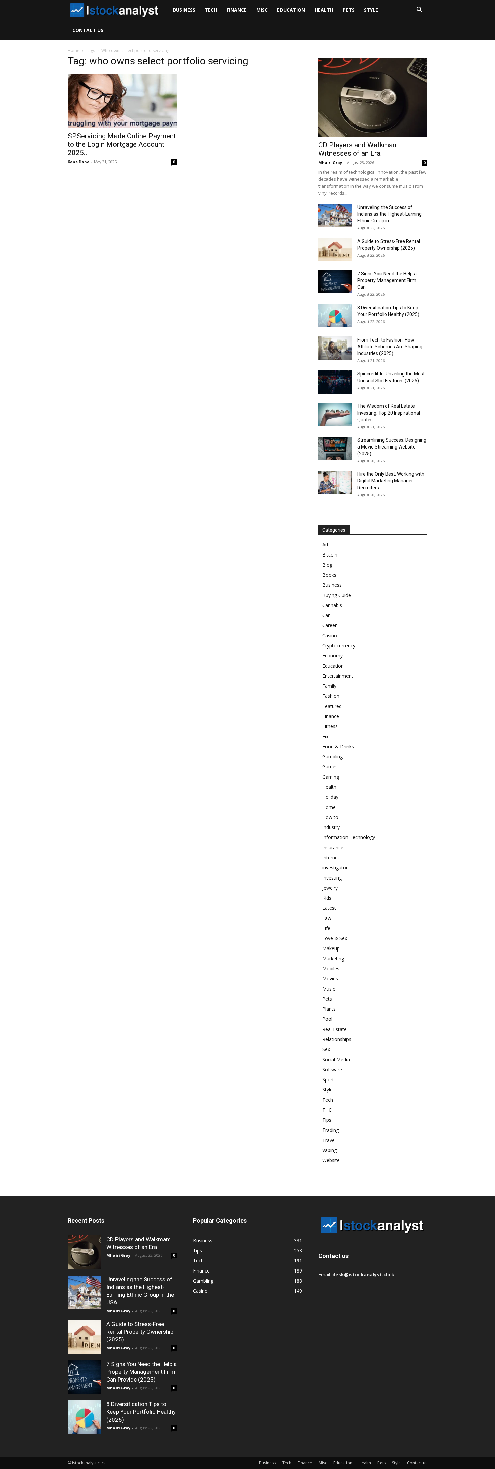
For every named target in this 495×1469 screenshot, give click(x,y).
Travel (329, 1140)
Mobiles (330, 968)
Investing (332, 877)
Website (331, 1160)
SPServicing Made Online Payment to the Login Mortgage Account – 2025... (122, 144)
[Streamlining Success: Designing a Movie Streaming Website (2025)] (335, 448)
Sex (326, 1049)
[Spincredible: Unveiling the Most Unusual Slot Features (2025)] (335, 382)
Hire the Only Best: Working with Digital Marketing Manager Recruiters (390, 480)
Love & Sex (334, 938)
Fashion (330, 696)
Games (330, 766)
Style (371, 10)
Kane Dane (78, 161)
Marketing (333, 958)
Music (328, 989)
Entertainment (337, 676)
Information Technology (348, 837)
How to (330, 817)
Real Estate (334, 1029)
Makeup (331, 948)
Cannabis (332, 605)
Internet (330, 857)
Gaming (330, 777)
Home (73, 50)
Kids (326, 898)
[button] (419, 10)
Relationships (336, 1039)
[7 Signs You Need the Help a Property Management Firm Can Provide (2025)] (335, 281)
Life (326, 928)
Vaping (329, 1150)
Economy (332, 655)
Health (324, 10)
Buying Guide (336, 595)
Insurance (332, 847)
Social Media (336, 1059)
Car (326, 615)
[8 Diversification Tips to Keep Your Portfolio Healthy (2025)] (335, 315)
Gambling (332, 756)
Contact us (87, 30)
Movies (330, 978)
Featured (332, 706)
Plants (329, 1009)
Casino (329, 635)
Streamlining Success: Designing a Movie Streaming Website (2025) (391, 446)
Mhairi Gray (330, 162)
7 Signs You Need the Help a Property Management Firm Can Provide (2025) (141, 1372)
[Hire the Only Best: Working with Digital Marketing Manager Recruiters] (335, 482)
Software (332, 1069)
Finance (237, 10)
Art (325, 544)
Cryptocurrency (338, 645)
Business (184, 10)
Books (329, 575)
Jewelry (330, 888)
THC (327, 1110)
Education (291, 10)
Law (326, 918)
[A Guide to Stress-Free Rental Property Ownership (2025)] (335, 249)
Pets (349, 10)
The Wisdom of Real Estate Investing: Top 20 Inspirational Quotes (388, 412)
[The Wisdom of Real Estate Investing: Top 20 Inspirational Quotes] (335, 414)
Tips (326, 1120)
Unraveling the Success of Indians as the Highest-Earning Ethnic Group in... (389, 214)
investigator (335, 867)
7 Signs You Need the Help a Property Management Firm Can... (387, 280)
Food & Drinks (338, 746)
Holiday (330, 797)
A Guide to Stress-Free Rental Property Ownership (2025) (139, 1332)
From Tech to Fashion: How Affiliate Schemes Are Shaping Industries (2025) (389, 346)
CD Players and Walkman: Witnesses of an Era (358, 149)
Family (329, 686)
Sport (328, 1079)
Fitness (330, 726)
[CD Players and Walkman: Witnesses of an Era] (372, 97)
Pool (327, 1019)
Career (329, 625)
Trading (330, 1130)
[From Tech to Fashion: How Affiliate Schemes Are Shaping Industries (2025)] (335, 348)
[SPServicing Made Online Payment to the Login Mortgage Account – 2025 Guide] (122, 101)
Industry (331, 827)
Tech (211, 10)
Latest (329, 908)
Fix (325, 736)
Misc (262, 10)
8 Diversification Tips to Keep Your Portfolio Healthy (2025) (141, 1412)
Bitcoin (329, 554)
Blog (327, 565)
